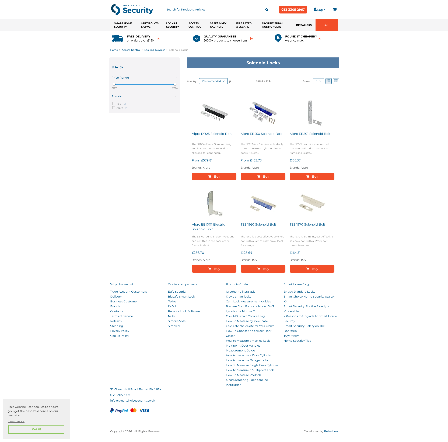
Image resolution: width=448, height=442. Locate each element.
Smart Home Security (123, 25)
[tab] (144, 77)
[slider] (114, 84)
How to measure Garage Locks (247, 360)
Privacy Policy (119, 331)
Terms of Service (121, 316)
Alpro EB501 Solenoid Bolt (310, 134)
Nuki (171, 316)
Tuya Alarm (291, 335)
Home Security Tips (297, 340)
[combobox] (218, 9)
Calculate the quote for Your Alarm (250, 326)
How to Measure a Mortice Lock (248, 340)
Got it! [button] (36, 429)
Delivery (116, 296)
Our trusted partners (182, 284)
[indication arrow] (158, 38)
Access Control (194, 25)
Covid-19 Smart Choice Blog (245, 316)
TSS (121, 103)
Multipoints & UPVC (150, 25)
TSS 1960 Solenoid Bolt (258, 224)
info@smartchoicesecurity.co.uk (132, 400)
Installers (304, 25)
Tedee (172, 301)
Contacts (116, 311)
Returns (116, 321)
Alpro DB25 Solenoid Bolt (212, 134)
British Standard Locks (299, 291)
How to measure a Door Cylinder (248, 355)
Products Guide (237, 284)
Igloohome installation (241, 291)
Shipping (116, 326)
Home (114, 50)
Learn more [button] (16, 421)
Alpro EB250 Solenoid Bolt (261, 134)
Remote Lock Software (184, 311)
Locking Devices (154, 50)
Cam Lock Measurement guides (248, 301)
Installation (233, 384)
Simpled (174, 326)
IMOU (172, 306)
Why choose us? (121, 284)
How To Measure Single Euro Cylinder (252, 365)
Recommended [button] (211, 81)
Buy (217, 176)
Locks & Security (172, 25)
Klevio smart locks (238, 296)
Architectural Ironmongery (272, 25)
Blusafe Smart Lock (181, 296)
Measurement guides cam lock (248, 380)
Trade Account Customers (128, 291)
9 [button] (316, 81)
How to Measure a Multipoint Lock (250, 370)
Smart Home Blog (296, 284)
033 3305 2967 (293, 10)
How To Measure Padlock (243, 375)
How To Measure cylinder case (247, 321)
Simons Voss (177, 321)
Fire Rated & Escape (244, 25)
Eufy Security (177, 291)
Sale (327, 25)
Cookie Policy (119, 335)
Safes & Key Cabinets (218, 25)
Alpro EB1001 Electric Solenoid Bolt (208, 227)
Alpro (122, 107)
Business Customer (124, 301)
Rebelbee (331, 431)
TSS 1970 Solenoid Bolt (307, 224)
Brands (115, 306)
